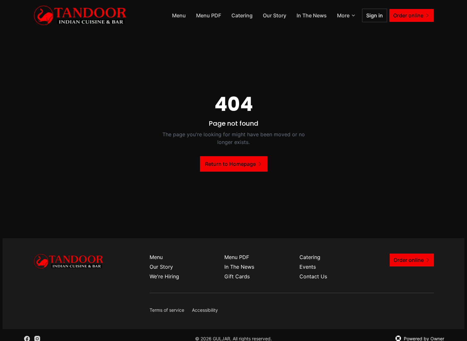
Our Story (274, 15)
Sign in (374, 15)
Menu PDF (208, 15)
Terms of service (167, 310)
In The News (312, 15)
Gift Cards (237, 276)
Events (307, 267)
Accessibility (205, 310)
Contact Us (313, 276)
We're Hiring (164, 276)
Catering (242, 15)
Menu (179, 15)
